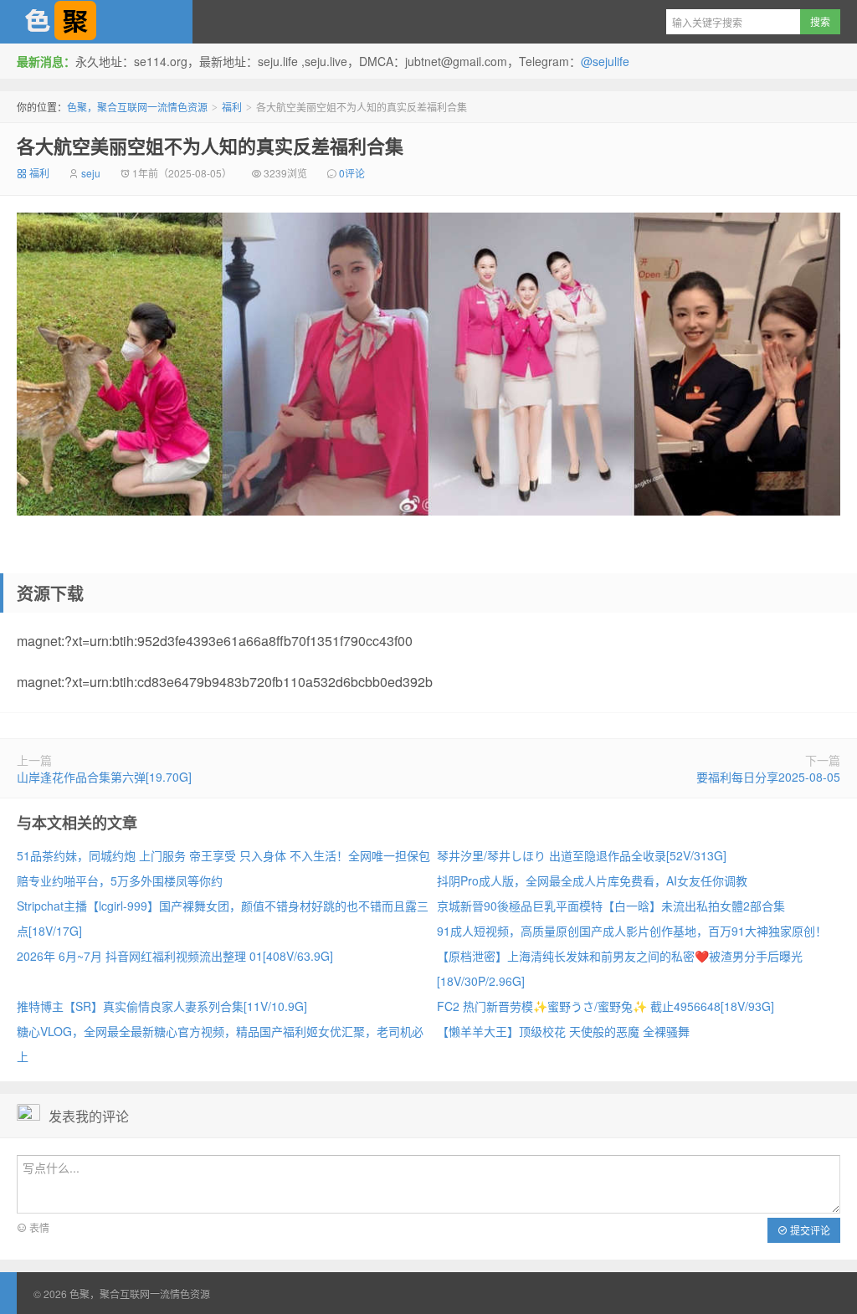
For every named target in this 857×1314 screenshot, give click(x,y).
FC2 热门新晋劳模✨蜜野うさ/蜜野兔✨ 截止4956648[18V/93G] (605, 1006)
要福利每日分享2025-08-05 (768, 776)
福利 (232, 107)
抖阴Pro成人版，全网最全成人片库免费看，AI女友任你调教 (592, 880)
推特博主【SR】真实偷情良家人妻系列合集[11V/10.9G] (162, 1006)
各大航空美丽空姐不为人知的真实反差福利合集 (210, 145)
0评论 (352, 173)
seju (90, 173)
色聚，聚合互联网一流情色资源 (96, 22)
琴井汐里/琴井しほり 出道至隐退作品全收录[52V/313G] (581, 855)
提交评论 (809, 1230)
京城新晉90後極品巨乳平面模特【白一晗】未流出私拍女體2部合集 (611, 905)
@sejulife (605, 61)
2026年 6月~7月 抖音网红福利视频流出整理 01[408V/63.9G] (175, 955)
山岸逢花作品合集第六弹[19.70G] (104, 776)
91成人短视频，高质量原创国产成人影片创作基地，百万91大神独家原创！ (632, 930)
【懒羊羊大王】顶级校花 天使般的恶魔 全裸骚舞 (563, 1031)
